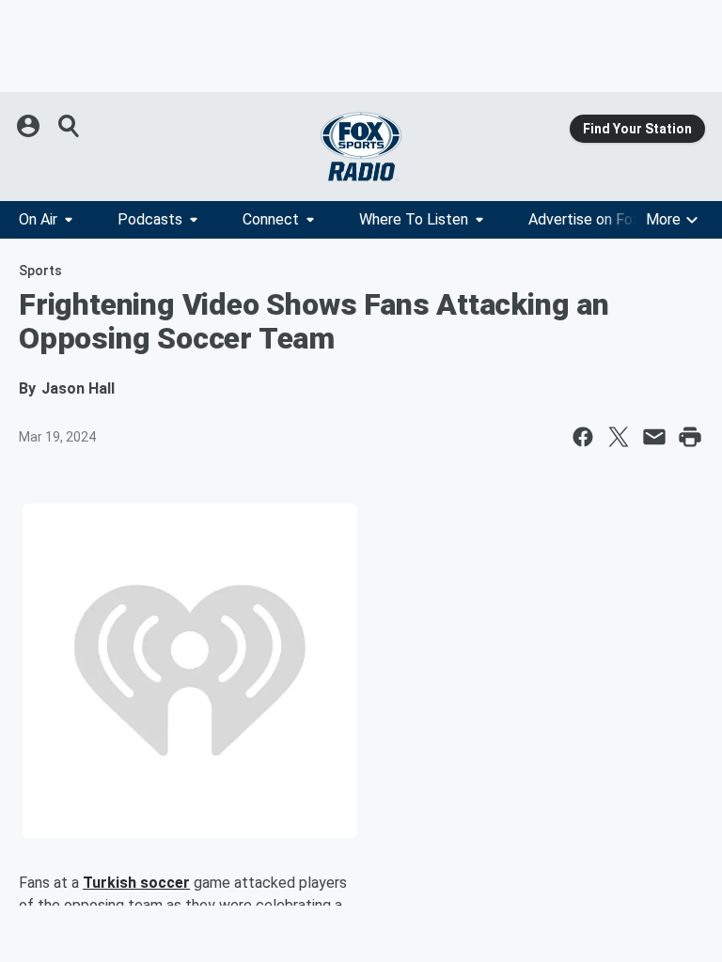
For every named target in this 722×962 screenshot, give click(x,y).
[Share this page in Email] (654, 437)
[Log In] (30, 126)
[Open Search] (69, 126)
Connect (271, 219)
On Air (38, 219)
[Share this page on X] (618, 437)
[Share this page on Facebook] (583, 437)
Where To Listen (413, 219)
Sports (40, 270)
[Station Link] (361, 146)
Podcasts (150, 219)
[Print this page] (690, 437)
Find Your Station (637, 128)
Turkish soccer (136, 883)
